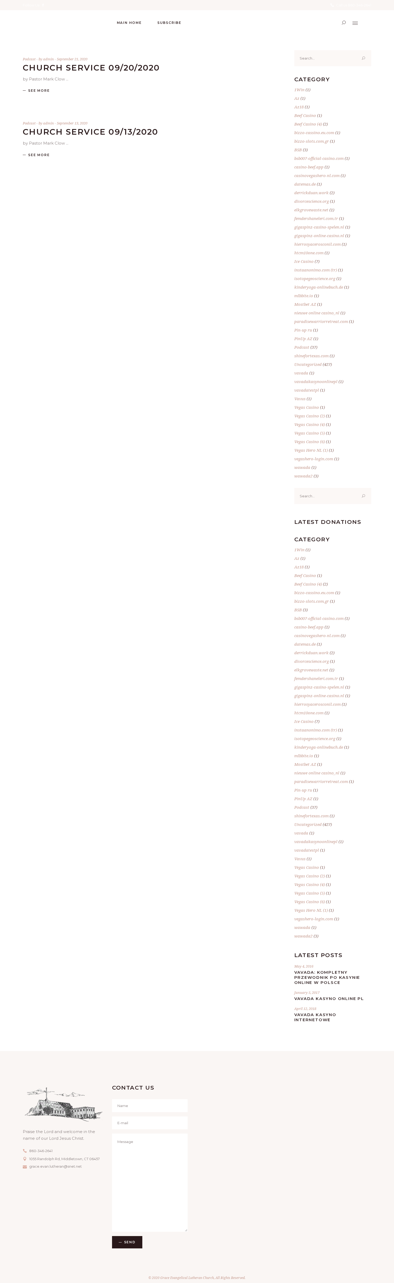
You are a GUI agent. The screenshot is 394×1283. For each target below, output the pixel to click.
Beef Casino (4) (308, 124)
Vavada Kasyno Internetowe (315, 1017)
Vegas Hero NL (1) (311, 450)
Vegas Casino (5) (309, 433)
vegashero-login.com (313, 458)
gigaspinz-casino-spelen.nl (319, 227)
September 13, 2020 (72, 123)
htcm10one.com (309, 252)
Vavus (300, 398)
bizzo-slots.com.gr (311, 141)
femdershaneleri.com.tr (316, 218)
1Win (299, 89)
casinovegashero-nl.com (317, 175)
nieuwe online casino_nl (316, 312)
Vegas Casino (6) (309, 441)
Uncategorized (308, 364)
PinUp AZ (303, 338)
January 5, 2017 (306, 992)
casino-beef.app (309, 167)
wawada (302, 467)
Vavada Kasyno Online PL (329, 998)
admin (49, 59)
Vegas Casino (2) (309, 415)
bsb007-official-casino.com (319, 158)
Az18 (299, 106)
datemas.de (305, 184)
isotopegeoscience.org (314, 278)
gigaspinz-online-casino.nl (319, 235)
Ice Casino (304, 261)
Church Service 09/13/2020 (90, 132)
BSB (298, 149)
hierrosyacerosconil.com (317, 244)
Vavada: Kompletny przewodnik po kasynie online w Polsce (327, 977)
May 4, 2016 (303, 966)
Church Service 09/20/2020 (91, 68)
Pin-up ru (303, 330)
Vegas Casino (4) (309, 424)
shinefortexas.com (311, 355)
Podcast (29, 59)
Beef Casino (305, 115)
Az (296, 98)
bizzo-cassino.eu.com (314, 132)
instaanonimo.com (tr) (315, 270)
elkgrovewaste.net (311, 209)
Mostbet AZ (305, 304)
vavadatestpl (306, 390)
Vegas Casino (306, 407)
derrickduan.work (311, 192)
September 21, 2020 (72, 59)
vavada (301, 373)
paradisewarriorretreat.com (321, 321)
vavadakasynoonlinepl (315, 381)
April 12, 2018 (305, 1008)
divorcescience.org (311, 201)
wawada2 (303, 476)
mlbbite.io (303, 295)
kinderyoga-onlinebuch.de (318, 287)
